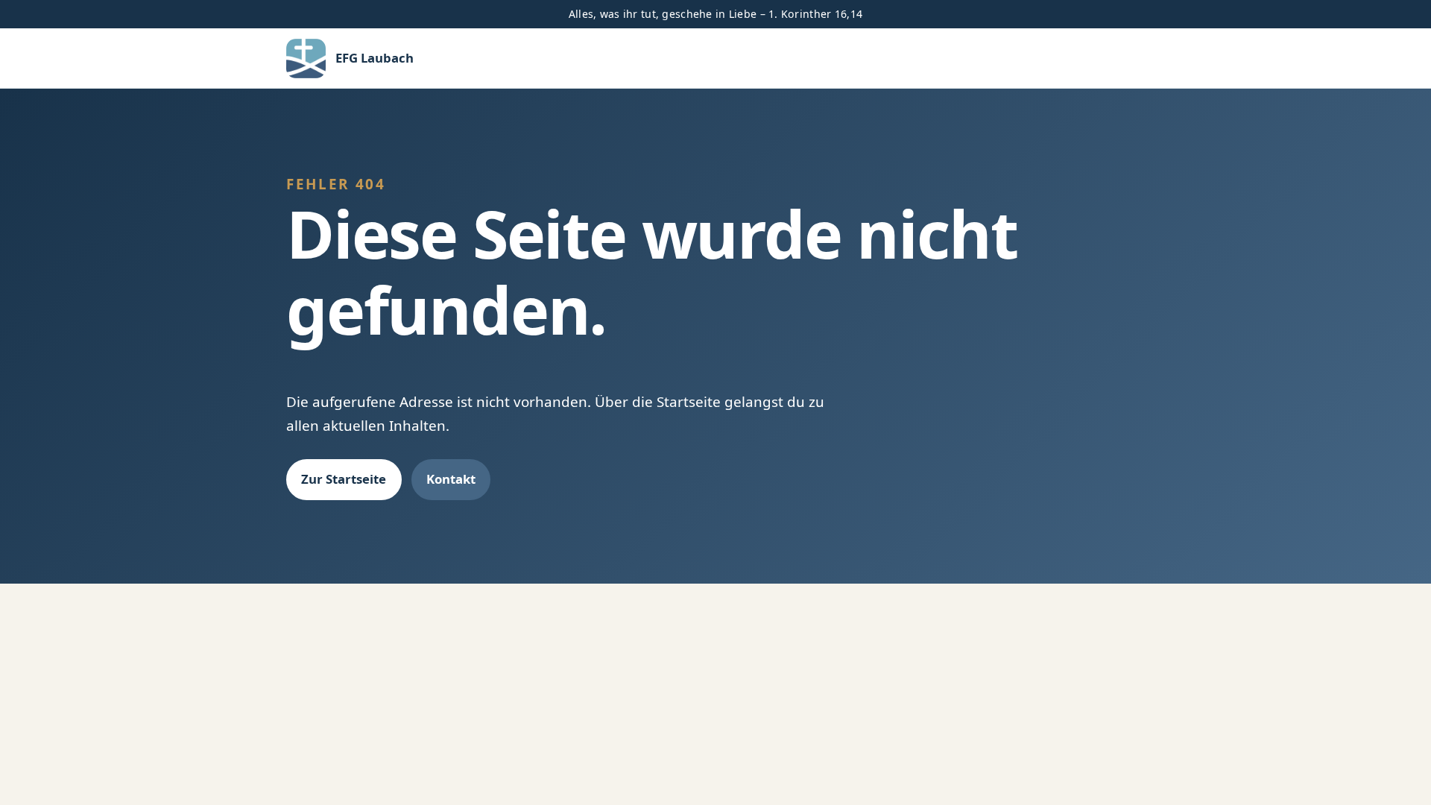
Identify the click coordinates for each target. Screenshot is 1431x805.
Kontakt (451, 478)
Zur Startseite (343, 478)
